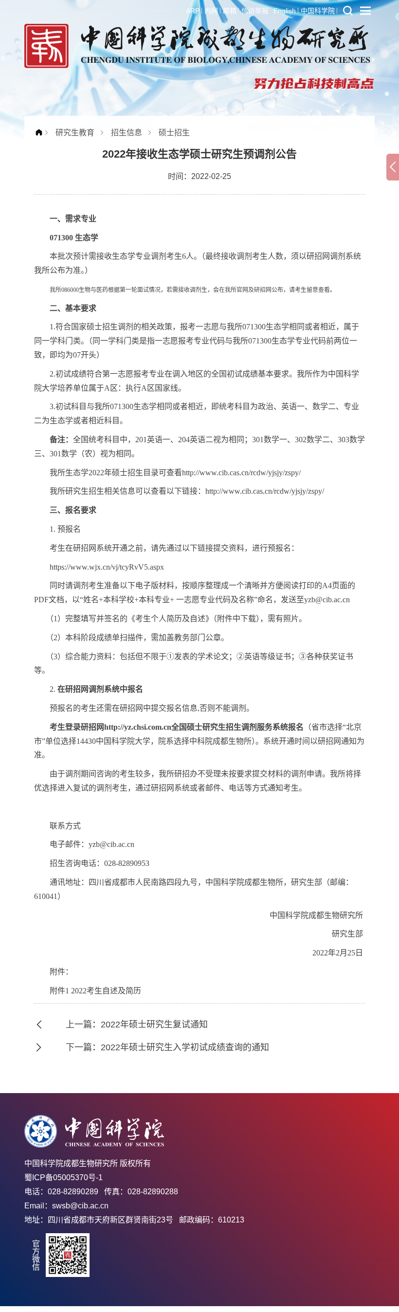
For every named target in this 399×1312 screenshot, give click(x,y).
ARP (193, 11)
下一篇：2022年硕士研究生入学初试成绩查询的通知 (167, 1047)
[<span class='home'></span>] (41, 132)
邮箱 (229, 11)
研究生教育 (74, 132)
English (284, 11)
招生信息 (126, 132)
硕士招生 (174, 132)
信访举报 (255, 11)
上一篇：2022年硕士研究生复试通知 (137, 1024)
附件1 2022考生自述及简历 (95, 991)
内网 (211, 11)
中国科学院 (318, 11)
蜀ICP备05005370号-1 (63, 1177)
